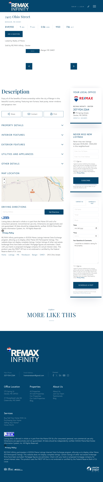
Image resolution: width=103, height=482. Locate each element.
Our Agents (84, 118)
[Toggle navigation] (94, 6)
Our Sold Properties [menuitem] (37, 398)
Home (4, 255)
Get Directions (54, 212)
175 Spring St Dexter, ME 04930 (11, 392)
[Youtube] (64, 375)
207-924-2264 (81, 109)
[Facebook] (53, 375)
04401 (42, 255)
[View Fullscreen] (4, 186)
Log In (82, 6)
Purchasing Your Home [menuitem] (12, 420)
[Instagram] (68, 375)
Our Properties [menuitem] (35, 396)
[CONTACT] (14, 34)
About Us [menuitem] (56, 391)
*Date (75, 225)
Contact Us (76, 118)
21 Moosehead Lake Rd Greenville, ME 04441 (13, 399)
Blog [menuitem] (31, 400)
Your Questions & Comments (82, 240)
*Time (75, 233)
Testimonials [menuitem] (57, 396)
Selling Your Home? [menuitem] (11, 422)
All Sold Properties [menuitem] (37, 394)
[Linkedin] (60, 375)
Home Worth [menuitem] (9, 425)
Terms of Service (84, 293)
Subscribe (85, 180)
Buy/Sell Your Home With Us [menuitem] (15, 418)
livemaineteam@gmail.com (34, 375)
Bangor (35, 255)
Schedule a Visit (92, 202)
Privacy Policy (8, 233)
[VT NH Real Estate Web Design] (93, 469)
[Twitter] (57, 375)
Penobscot (26, 255)
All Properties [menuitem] (35, 391)
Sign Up (73, 6)
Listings (11, 255)
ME (18, 255)
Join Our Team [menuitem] (58, 394)
